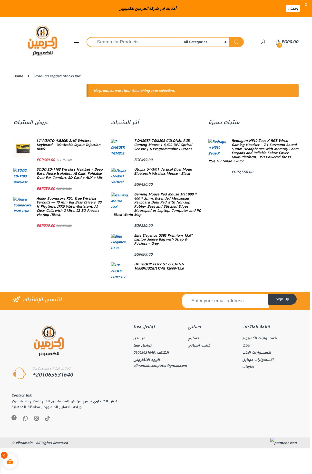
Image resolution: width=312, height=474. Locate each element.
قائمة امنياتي (199, 345)
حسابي (193, 338)
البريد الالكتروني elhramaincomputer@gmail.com (160, 363)
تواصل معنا (142, 345)
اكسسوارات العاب (256, 352)
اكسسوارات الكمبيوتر (259, 338)
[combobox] (134, 42)
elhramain (24, 443)
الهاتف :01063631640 (151, 352)
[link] (263, 41)
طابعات (248, 367)
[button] (76, 42)
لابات (246, 345)
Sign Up (282, 299)
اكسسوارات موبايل (257, 360)
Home (18, 76)
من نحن (139, 338)
